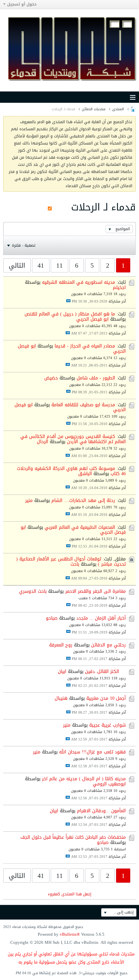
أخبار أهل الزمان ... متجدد (101, 618)
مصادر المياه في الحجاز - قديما (85, 346)
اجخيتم (119, 287)
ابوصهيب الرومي (109, 784)
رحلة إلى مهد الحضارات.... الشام (83, 500)
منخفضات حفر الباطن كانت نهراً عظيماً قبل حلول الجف (73, 837)
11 (59, 265)
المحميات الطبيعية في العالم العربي (80, 527)
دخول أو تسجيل (22, 4)
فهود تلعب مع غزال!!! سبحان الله (92, 752)
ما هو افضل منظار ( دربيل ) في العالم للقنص (70, 314)
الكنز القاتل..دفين (102, 671)
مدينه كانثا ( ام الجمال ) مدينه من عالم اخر (84, 778)
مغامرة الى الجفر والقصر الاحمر (95, 591)
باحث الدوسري (33, 591)
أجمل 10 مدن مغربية (106, 698)
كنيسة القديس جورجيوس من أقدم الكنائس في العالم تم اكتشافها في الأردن (73, 439)
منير (29, 500)
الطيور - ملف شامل (96, 378)
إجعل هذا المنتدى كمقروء (69, 894)
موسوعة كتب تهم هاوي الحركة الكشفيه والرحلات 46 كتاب (71, 471)
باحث (74, 564)
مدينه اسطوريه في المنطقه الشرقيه (78, 282)
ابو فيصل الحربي (92, 319)
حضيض (51, 378)
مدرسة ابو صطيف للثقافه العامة (83, 404)
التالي (17, 265)
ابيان (62, 671)
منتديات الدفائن (93, 109)
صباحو (52, 618)
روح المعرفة (60, 645)
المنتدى (118, 109)
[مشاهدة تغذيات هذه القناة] (50, 207)
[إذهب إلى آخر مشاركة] (68, 300)
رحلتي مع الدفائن (108, 645)
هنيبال (61, 698)
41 (40, 265)
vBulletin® (70, 934)
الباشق (85, 473)
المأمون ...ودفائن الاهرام (101, 810)
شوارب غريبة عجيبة (107, 725)
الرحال (42, 441)
